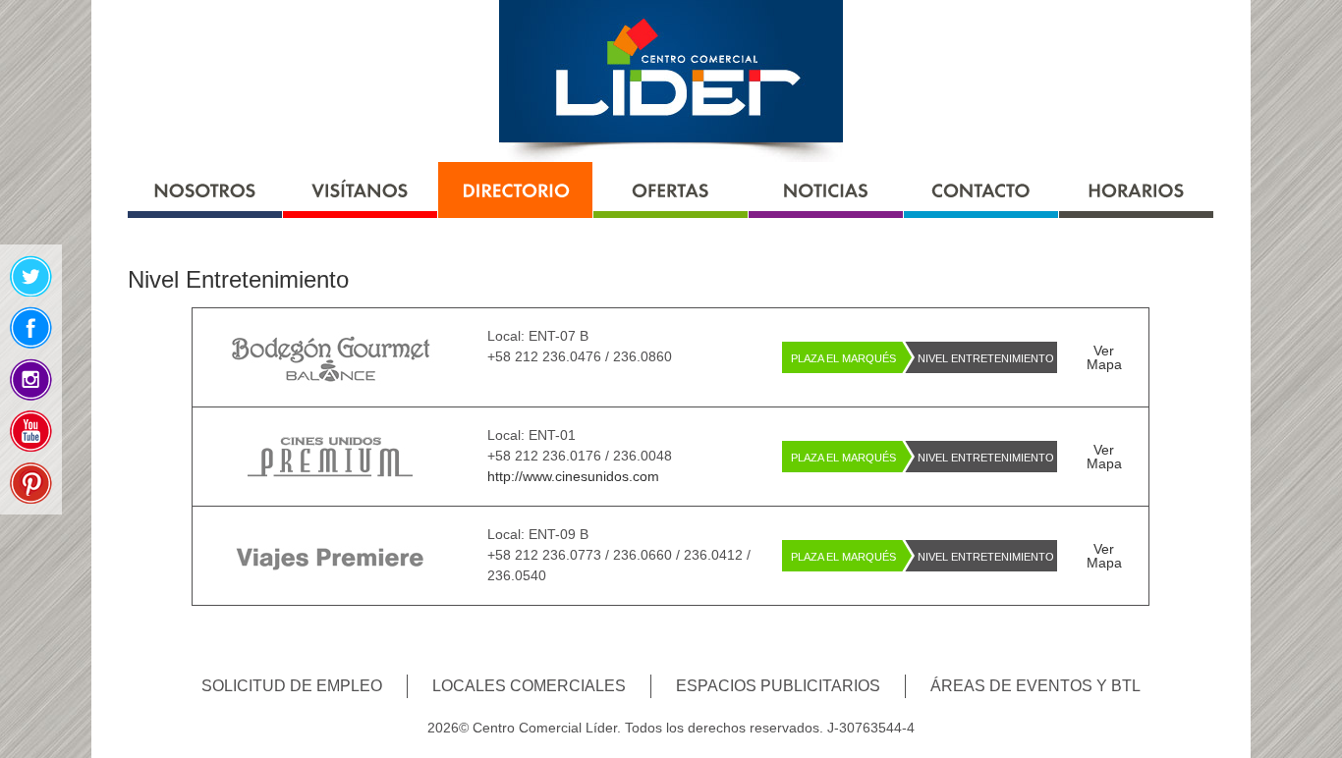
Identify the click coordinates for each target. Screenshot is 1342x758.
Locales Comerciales (529, 685)
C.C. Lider (671, 81)
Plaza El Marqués (843, 358)
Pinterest (31, 483)
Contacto (981, 190)
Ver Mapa (1104, 357)
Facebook (31, 327)
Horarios (1136, 190)
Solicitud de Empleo (291, 685)
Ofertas (670, 190)
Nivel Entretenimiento (986, 358)
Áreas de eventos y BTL (1035, 685)
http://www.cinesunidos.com (573, 476)
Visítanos (360, 190)
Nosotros (205, 190)
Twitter (31, 275)
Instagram (31, 379)
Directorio (515, 190)
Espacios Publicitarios (778, 685)
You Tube (31, 431)
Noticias (826, 190)
